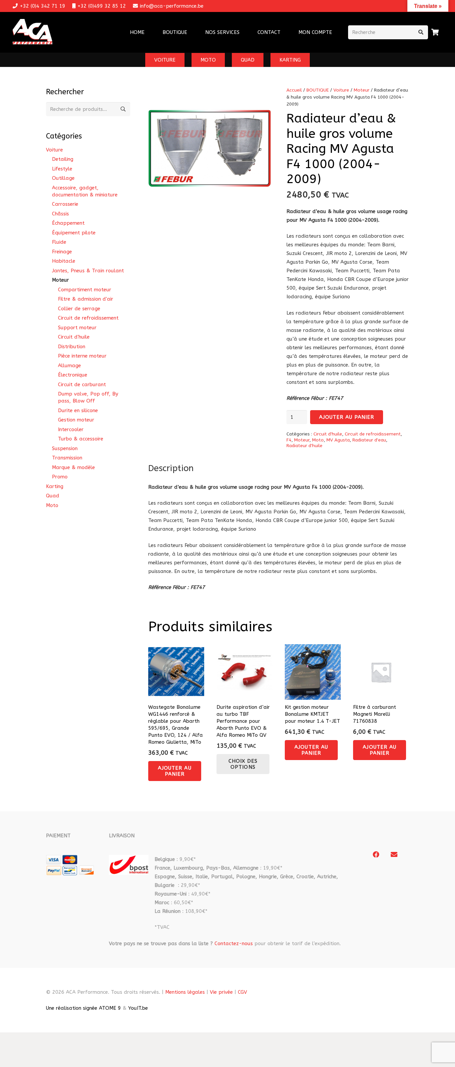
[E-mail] (394, 854)
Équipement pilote (74, 233)
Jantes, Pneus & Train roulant (88, 271)
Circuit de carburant (82, 385)
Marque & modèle (73, 467)
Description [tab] (171, 468)
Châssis (60, 214)
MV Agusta (338, 440)
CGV (242, 992)
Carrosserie (65, 204)
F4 (288, 440)
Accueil (294, 90)
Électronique (72, 375)
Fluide (59, 242)
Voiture (341, 90)
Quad (52, 496)
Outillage (63, 178)
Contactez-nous (234, 943)
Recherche (123, 109)
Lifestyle (62, 169)
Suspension (65, 448)
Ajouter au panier (346, 417)
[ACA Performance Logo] (32, 32)
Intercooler (71, 429)
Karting (54, 486)
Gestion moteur (76, 420)
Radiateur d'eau (369, 440)
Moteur (361, 90)
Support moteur (77, 328)
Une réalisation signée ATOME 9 (83, 1008)
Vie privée (221, 992)
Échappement (68, 223)
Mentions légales (185, 992)
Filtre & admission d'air (85, 299)
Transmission (67, 458)
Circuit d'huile (327, 434)
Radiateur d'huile (304, 445)
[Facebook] (376, 854)
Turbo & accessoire (80, 439)
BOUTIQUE (317, 90)
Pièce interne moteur (82, 356)
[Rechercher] (421, 32)
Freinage (62, 252)
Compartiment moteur (84, 290)
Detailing (62, 159)
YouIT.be (138, 1008)
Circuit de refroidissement (373, 434)
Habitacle (63, 261)
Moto (318, 440)
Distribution (71, 347)
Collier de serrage (79, 309)
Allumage (69, 366)
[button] (244, 32)
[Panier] (435, 32)
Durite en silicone (78, 410)
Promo (60, 477)
